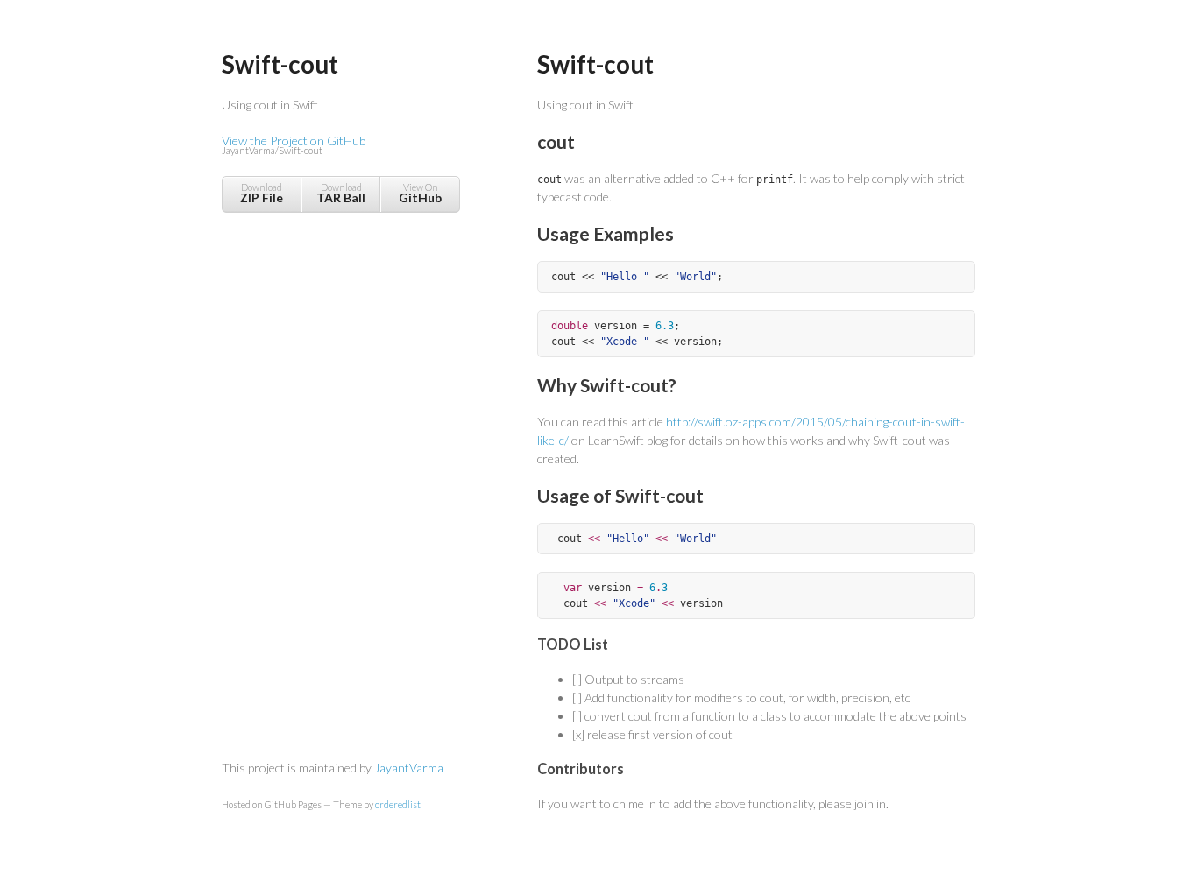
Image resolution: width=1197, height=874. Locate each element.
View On (420, 193)
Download (261, 193)
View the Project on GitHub (293, 144)
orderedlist (398, 804)
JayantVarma (408, 767)
